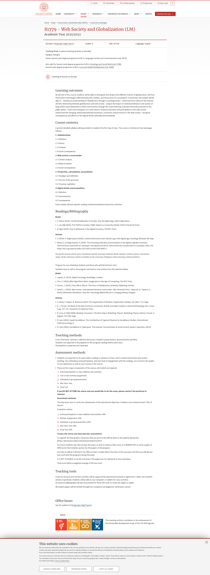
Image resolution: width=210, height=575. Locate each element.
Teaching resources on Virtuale (64, 76)
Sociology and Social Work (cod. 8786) (105, 64)
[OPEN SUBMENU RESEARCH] (103, 14)
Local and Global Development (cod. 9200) (96, 67)
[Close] (206, 542)
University (69, 14)
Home (58, 14)
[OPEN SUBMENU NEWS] (140, 14)
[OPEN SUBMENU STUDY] (88, 14)
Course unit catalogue (98, 23)
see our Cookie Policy (62, 561)
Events (148, 14)
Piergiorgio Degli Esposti (63, 43)
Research (97, 14)
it (173, 3)
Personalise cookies (79, 569)
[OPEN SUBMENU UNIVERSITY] (75, 14)
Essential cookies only (51, 569)
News (136, 14)
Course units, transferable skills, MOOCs (73, 23)
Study (83, 14)
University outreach (118, 14)
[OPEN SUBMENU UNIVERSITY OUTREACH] (129, 14)
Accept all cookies (106, 569)
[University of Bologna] (44, 9)
